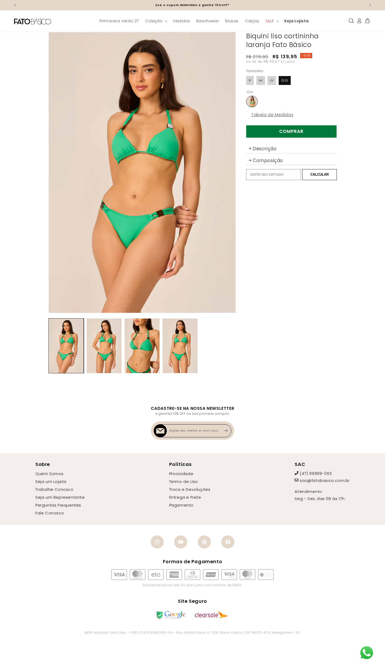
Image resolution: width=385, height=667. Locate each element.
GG (284, 80)
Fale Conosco (49, 513)
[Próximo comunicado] (370, 5)
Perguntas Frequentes (58, 505)
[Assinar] (225, 431)
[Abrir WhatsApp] (367, 653)
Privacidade (181, 473)
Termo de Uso (183, 481)
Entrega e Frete (185, 497)
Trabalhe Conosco (54, 489)
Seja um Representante (60, 497)
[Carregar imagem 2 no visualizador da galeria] (104, 345)
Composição (268, 160)
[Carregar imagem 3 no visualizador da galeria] (142, 345)
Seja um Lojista (51, 481)
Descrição (265, 149)
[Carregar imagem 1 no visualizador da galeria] (66, 345)
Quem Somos (49, 473)
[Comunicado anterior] (15, 5)
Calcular (319, 174)
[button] (155, 20)
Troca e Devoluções (190, 489)
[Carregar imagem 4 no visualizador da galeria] (180, 345)
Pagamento (181, 505)
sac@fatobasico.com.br (325, 480)
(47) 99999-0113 (316, 473)
